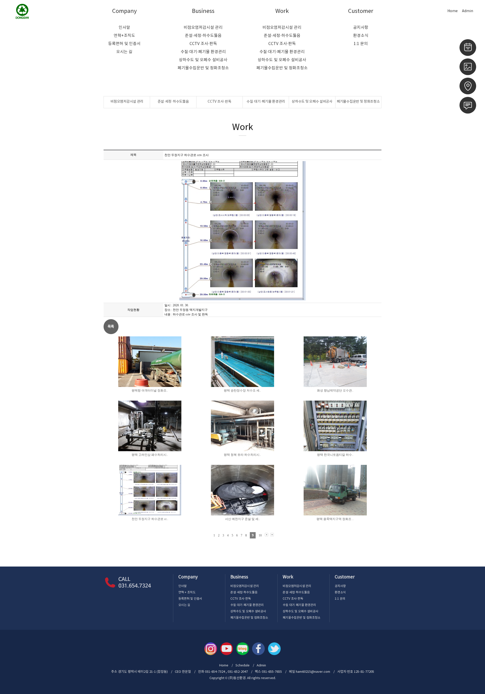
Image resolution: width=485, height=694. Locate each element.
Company (124, 11)
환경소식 (360, 35)
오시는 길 (124, 52)
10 (260, 535)
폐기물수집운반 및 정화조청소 (203, 68)
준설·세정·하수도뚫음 (203, 35)
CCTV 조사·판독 (203, 43)
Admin (467, 11)
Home (452, 11)
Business (203, 11)
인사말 (124, 27)
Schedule (242, 665)
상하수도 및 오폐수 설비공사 (203, 60)
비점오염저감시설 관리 (203, 27)
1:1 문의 (361, 43)
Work (282, 11)
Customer (360, 11)
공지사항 (360, 27)
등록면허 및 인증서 (124, 43)
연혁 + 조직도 (187, 592)
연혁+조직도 (124, 35)
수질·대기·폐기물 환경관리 (203, 52)
